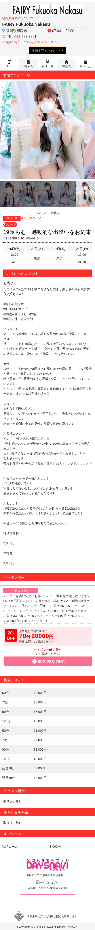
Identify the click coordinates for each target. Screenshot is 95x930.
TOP (10, 66)
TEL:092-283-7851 (21, 36)
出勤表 (66, 66)
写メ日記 (85, 66)
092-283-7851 (51, 661)
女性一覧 (47, 66)
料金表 (28, 66)
